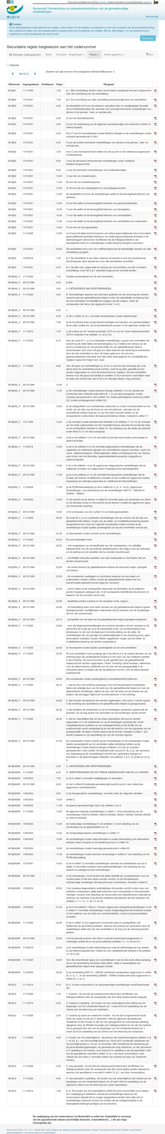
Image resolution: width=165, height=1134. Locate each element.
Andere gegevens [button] (113, 54)
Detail (48, 54)
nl (8, 2)
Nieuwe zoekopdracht (26, 54)
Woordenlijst (152, 16)
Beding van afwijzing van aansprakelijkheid (71, 1129)
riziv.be (103, 2)
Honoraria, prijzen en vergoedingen (40, 1132)
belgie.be (148, 2)
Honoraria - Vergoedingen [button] (69, 54)
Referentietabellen (15, 1132)
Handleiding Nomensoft (110, 1129)
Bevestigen (148, 38)
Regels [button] (93, 54)
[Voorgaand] (12, 73)
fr (12, 2)
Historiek (14, 65)
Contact (95, 1129)
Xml (151, 54)
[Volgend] (35, 73)
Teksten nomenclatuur (132, 1129)
